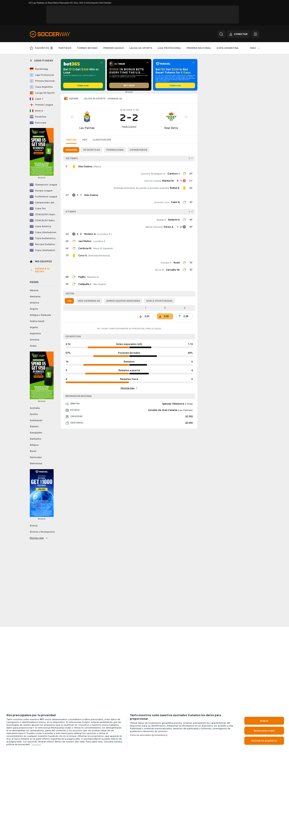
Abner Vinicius (154, 227)
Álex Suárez (99, 284)
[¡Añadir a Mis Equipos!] (72, 116)
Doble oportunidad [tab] (159, 300)
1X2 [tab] (69, 300)
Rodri (177, 262)
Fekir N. (175, 202)
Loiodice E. (104, 234)
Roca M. (159, 269)
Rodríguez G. (158, 173)
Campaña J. (84, 284)
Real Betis (171, 128)
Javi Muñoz (84, 241)
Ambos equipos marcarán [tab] (123, 300)
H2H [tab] (84, 139)
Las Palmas (87, 128)
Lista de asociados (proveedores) (148, 735)
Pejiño (82, 277)
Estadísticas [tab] (91, 149)
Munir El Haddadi (103, 248)
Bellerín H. (174, 219)
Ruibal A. (162, 219)
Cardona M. (85, 248)
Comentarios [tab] (138, 149)
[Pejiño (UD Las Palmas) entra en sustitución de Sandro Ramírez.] (74, 277)
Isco (167, 202)
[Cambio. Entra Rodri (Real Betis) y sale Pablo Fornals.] (184, 262)
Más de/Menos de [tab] (89, 300)
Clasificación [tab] (102, 139)
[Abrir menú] (255, 34)
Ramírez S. (93, 277)
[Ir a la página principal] (57, 34)
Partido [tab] (71, 139)
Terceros (36, 744)
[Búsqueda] (221, 34)
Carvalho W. (173, 269)
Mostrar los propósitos (264, 740)
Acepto (264, 720)
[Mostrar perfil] (87, 116)
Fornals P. (166, 262)
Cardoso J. (173, 173)
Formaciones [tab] (115, 149)
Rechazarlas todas (264, 730)
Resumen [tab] (71, 149)
